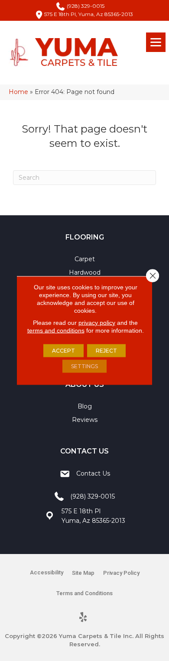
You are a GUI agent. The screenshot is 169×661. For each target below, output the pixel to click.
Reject (106, 350)
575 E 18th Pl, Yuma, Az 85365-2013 (88, 14)
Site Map (83, 573)
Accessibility (46, 572)
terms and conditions (55, 330)
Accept (63, 350)
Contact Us (93, 473)
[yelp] (83, 617)
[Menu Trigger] (156, 42)
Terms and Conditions (84, 593)
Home (18, 92)
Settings (84, 366)
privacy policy (96, 322)
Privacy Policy (121, 573)
